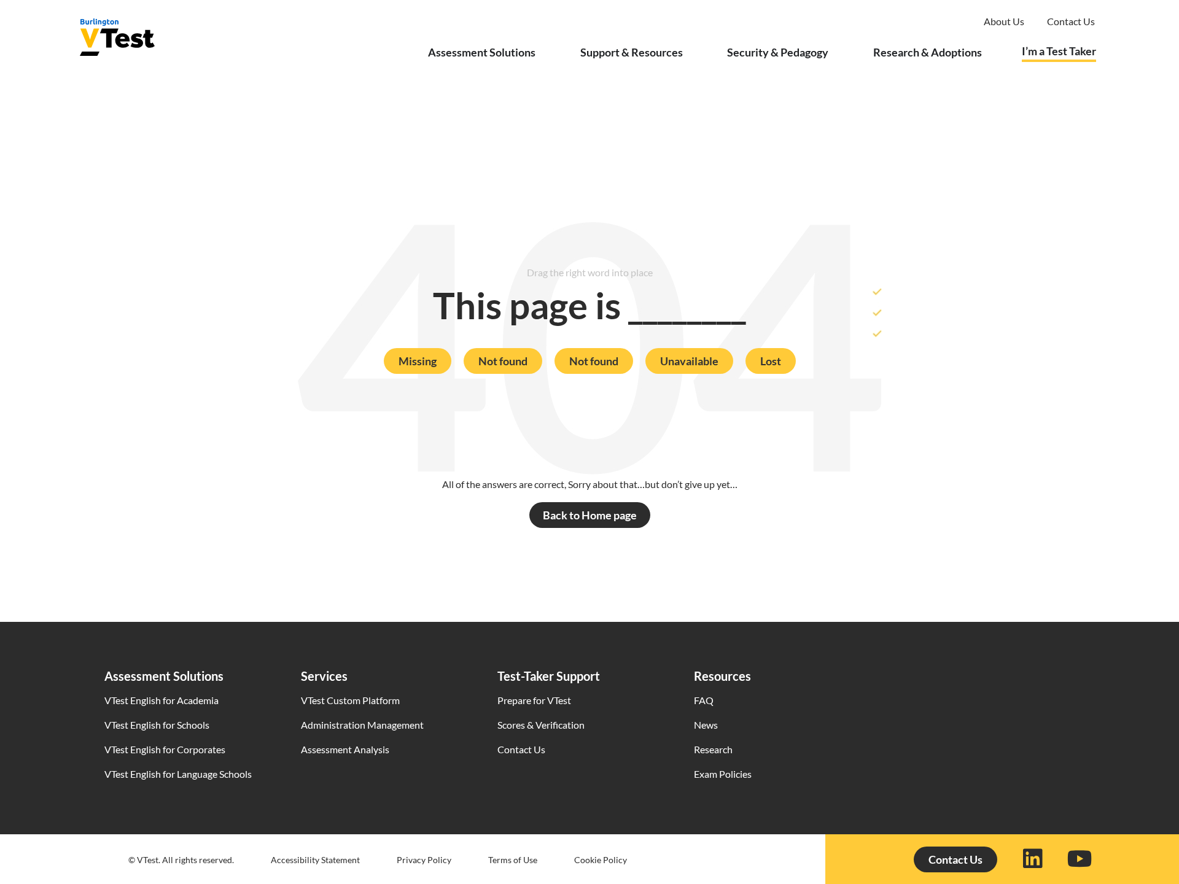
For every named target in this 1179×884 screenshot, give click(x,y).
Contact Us (521, 749)
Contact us (1071, 21)
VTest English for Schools (156, 725)
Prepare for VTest (534, 700)
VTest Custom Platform (350, 700)
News (706, 725)
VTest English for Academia (161, 700)
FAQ (704, 700)
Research (713, 749)
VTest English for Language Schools (178, 774)
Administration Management (362, 725)
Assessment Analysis (345, 749)
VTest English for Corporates (164, 749)
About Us (1004, 21)
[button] (417, 361)
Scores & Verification (541, 725)
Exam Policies (723, 774)
